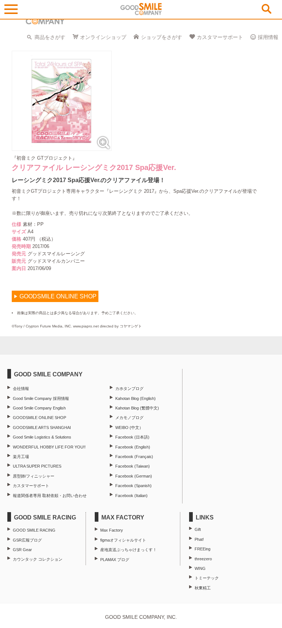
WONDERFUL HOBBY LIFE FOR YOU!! (49, 447)
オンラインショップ (103, 37)
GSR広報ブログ (27, 540)
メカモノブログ (129, 417)
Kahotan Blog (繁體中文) (137, 408)
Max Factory (111, 530)
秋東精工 (203, 588)
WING (200, 568)
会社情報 (21, 388)
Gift (198, 529)
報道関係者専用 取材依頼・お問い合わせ (50, 495)
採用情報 (268, 37)
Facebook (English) (132, 447)
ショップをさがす (161, 37)
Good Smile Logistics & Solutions (42, 437)
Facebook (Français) (134, 456)
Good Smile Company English (39, 408)
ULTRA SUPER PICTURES (37, 466)
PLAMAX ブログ (114, 559)
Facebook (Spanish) (133, 485)
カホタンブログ (129, 388)
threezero (203, 559)
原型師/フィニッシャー (33, 476)
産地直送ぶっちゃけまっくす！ (128, 549)
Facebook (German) (133, 476)
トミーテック (207, 578)
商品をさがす (50, 37)
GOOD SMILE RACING (34, 530)
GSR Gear (22, 549)
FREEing (202, 549)
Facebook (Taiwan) (132, 466)
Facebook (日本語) (132, 437)
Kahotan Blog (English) (135, 398)
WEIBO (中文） (129, 427)
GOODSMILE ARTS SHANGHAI (42, 427)
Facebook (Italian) (131, 495)
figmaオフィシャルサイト (123, 540)
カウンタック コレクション (37, 559)
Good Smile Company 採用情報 (41, 398)
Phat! (199, 539)
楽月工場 (21, 456)
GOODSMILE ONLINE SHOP (39, 417)
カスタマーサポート (220, 37)
